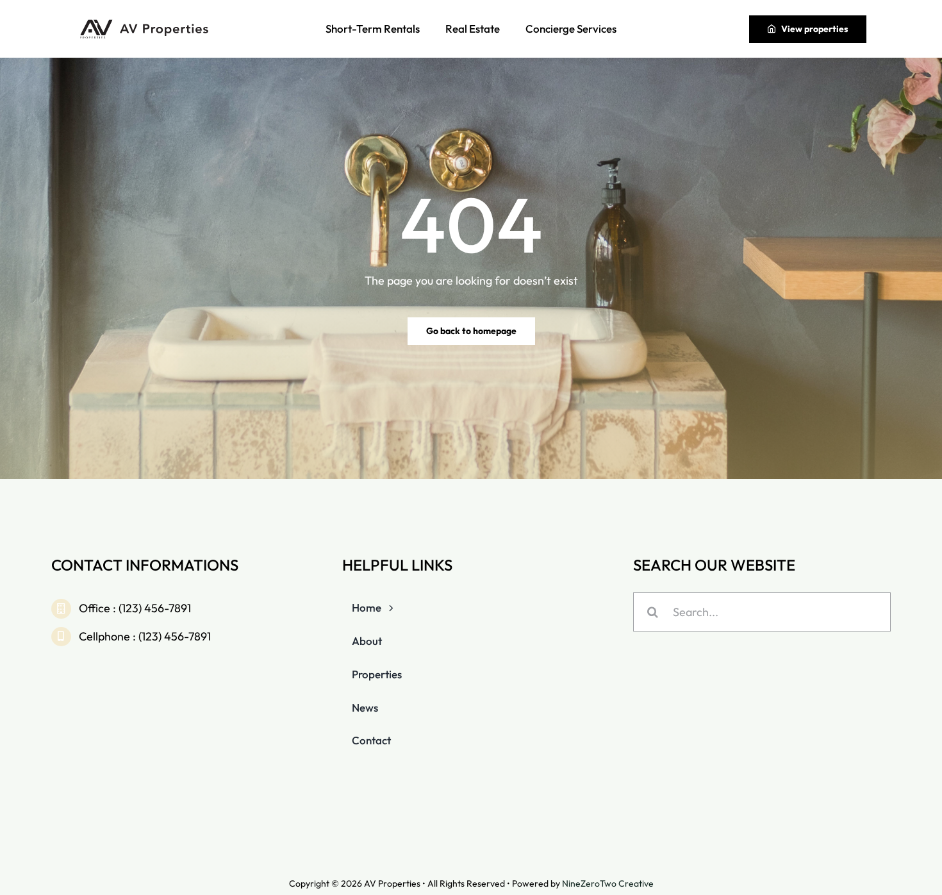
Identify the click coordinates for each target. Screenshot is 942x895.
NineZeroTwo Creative (608, 883)
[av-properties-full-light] (146, 22)
